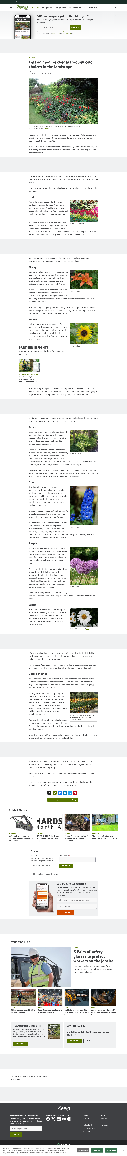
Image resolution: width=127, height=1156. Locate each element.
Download (21, 1044)
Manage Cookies (83, 1150)
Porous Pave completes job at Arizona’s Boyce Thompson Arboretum (76, 838)
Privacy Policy (56, 33)
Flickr (47, 128)
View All (90, 1041)
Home (75, 947)
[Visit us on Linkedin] (59, 1119)
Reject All (97, 1150)
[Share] (60, 793)
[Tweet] (70, 793)
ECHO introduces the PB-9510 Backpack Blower (23, 1011)
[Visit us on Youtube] (64, 1119)
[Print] (49, 793)
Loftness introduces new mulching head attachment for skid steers (21, 838)
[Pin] (75, 793)
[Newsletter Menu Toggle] (116, 7)
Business (33, 57)
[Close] (124, 1150)
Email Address (64, 855)
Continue (66, 866)
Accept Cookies (111, 1150)
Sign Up (16, 1135)
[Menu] (11, 7)
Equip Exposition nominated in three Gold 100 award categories (50, 1012)
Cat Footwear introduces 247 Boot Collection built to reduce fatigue (103, 1012)
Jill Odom (32, 72)
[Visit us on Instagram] (69, 1119)
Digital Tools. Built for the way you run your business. (88, 1033)
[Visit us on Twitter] (53, 1119)
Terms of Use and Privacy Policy (67, 31)
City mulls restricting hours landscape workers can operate (104, 837)
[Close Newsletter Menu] (116, 15)
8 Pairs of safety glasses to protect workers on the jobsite (93, 956)
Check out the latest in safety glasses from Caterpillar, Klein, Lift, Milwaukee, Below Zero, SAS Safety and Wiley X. (93, 969)
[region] (63, 1150)
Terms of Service (66, 33)
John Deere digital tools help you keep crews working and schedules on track (29, 379)
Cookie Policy (16, 1154)
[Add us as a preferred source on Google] (55, 793)
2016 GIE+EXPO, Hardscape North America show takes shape (48, 838)
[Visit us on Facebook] (48, 1119)
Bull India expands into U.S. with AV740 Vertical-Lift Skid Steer (76, 1012)
